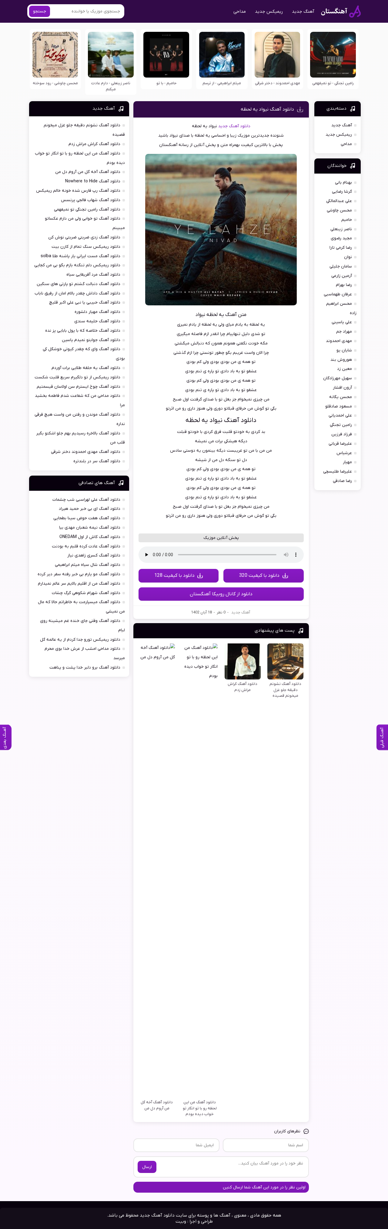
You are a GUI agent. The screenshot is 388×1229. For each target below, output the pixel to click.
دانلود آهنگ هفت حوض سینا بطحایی (86, 518)
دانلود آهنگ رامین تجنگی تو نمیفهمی (87, 209)
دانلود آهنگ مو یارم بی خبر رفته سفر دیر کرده (79, 574)
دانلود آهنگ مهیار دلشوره (97, 312)
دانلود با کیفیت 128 (174, 576)
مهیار (347, 462)
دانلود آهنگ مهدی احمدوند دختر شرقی (85, 452)
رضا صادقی (342, 481)
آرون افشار (342, 387)
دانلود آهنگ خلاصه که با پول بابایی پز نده (82, 331)
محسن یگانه (340, 397)
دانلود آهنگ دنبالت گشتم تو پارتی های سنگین (78, 284)
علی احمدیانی (340, 415)
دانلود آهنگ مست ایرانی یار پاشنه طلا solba (80, 256)
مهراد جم (344, 331)
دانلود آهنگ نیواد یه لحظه (267, 109)
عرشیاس (344, 453)
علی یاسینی (342, 322)
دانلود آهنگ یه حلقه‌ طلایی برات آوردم (86, 368)
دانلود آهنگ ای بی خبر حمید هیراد (89, 509)
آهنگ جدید (303, 11)
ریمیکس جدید (269, 11)
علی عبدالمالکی (339, 201)
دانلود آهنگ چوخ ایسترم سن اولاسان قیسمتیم (78, 387)
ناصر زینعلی (341, 229)
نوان (348, 257)
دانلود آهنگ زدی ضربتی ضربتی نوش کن (84, 237)
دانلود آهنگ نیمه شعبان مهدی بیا (89, 527)
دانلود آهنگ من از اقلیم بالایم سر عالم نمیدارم (79, 583)
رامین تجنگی (341, 425)
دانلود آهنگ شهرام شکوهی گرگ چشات (86, 593)
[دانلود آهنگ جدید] (341, 11)
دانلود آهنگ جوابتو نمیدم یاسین (91, 340)
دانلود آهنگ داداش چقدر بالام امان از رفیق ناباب (77, 293)
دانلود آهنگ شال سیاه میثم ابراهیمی (87, 565)
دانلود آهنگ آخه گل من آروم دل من (87, 172)
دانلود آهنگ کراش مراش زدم (94, 144)
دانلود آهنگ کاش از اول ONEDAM (89, 537)
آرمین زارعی (341, 276)
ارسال (147, 1167)
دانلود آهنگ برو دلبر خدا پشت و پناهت (84, 667)
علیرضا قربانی (340, 444)
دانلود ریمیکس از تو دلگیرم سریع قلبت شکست (77, 377)
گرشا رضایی (342, 191)
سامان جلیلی (340, 266)
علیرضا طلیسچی (337, 471)
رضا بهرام (344, 285)
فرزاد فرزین (341, 434)
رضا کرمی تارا (340, 248)
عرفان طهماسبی (338, 294)
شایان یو (344, 350)
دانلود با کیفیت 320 (259, 576)
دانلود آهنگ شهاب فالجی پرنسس (90, 200)
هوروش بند (341, 360)
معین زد (344, 369)
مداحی (239, 11)
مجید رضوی (341, 238)
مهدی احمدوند (339, 341)
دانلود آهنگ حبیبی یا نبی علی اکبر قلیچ (84, 302)
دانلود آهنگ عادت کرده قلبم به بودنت (86, 546)
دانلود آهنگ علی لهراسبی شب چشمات (86, 500)
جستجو (39, 11)
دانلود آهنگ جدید (234, 126)
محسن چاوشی (339, 210)
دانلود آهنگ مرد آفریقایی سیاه (93, 274)
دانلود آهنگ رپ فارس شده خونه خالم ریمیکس (78, 191)
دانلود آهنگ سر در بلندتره (96, 461)
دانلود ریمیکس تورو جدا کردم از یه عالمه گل (80, 640)
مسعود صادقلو (338, 406)
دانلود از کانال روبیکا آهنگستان (221, 594)
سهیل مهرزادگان (337, 378)
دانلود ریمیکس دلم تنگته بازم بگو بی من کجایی (77, 265)
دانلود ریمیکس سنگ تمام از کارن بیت (86, 247)
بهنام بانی (343, 182)
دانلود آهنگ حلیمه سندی (97, 321)
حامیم (346, 220)
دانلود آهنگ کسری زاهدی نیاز (93, 555)
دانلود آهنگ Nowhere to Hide (92, 181)
